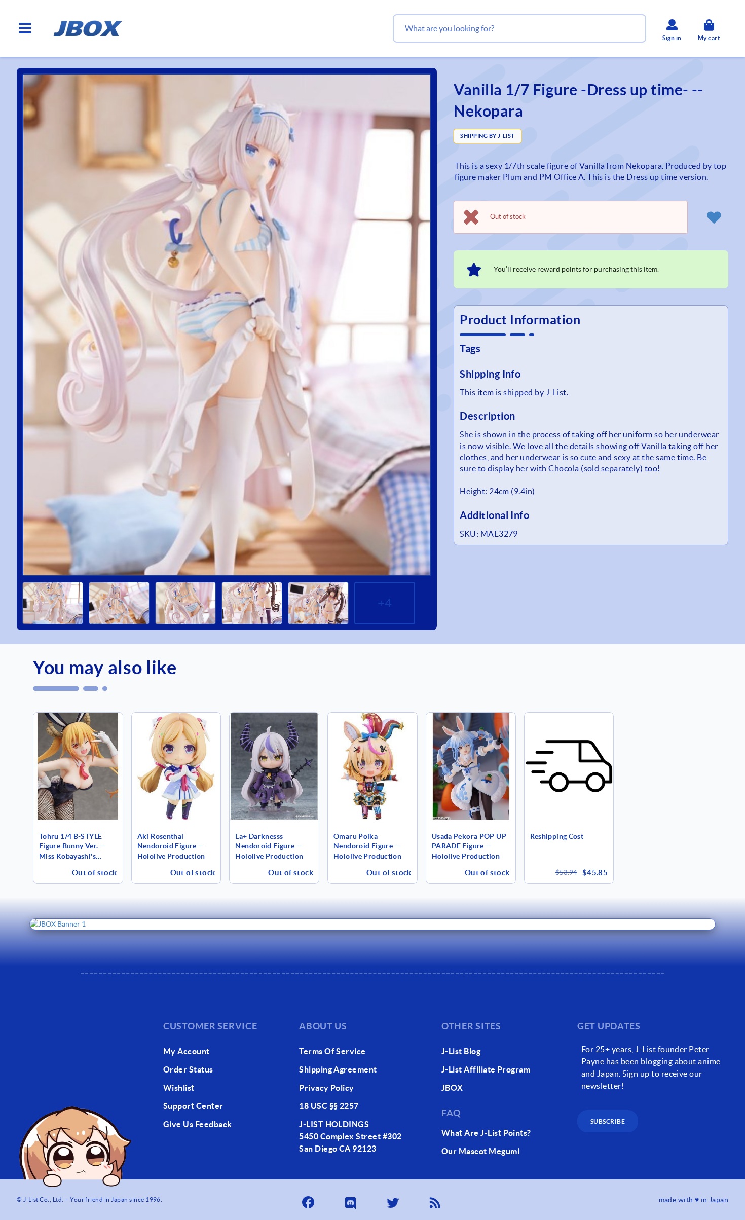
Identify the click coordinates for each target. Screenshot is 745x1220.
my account (186, 1051)
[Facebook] (309, 1200)
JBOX (452, 1087)
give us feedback (197, 1124)
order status (188, 1069)
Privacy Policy (326, 1087)
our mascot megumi (480, 1151)
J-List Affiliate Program (486, 1069)
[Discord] (352, 1200)
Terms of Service (332, 1051)
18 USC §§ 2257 (329, 1106)
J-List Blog (460, 1051)
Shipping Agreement (338, 1069)
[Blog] (436, 1200)
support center (193, 1106)
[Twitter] (394, 1200)
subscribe (607, 1121)
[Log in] (714, 217)
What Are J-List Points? (486, 1132)
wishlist (179, 1087)
